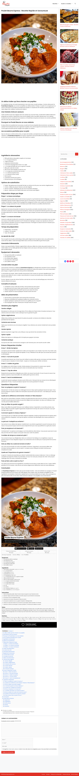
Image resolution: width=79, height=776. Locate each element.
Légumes (62, 201)
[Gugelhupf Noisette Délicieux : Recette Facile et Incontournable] (69, 78)
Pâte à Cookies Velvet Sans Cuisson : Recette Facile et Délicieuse (67, 66)
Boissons (62, 166)
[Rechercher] (76, 154)
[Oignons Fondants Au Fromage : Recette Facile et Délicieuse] (69, 36)
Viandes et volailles (7, 710)
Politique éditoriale (66, 774)
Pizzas (61, 211)
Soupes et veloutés (65, 229)
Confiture (62, 177)
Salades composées (65, 222)
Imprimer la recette (21, 548)
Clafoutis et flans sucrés (66, 175)
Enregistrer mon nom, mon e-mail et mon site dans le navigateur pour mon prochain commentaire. (30, 749)
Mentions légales (74, 774)
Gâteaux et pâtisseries (66, 190)
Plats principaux (64, 214)
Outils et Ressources (65, 205)
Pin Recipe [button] (31, 548)
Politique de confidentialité (56, 774)
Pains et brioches (64, 207)
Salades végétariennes (66, 224)
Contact (43, 774)
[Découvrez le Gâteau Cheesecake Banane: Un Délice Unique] (69, 98)
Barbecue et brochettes (66, 164)
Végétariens (63, 233)
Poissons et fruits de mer (66, 216)
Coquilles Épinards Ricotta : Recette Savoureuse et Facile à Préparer (18, 711)
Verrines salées (64, 235)
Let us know (28, 625)
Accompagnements (65, 162)
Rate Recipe (40, 548)
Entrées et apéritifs (65, 186)
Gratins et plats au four (66, 194)
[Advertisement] (29, 92)
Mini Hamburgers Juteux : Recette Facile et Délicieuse (69, 25)
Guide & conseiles (66, 3)
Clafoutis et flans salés (66, 173)
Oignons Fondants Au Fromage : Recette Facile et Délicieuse (68, 45)
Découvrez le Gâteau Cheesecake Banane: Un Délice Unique (68, 108)
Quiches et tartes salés (66, 218)
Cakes (62, 171)
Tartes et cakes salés (66, 231)
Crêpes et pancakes (65, 181)
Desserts (62, 184)
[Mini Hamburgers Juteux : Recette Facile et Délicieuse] (69, 16)
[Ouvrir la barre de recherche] (75, 3)
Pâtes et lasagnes (65, 209)
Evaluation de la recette (7, 721)
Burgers (62, 168)
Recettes (55, 3)
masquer (11, 631)
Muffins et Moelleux (65, 203)
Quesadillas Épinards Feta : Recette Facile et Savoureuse (16, 713)
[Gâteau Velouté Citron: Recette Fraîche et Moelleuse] (69, 119)
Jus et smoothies (64, 199)
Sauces (62, 227)
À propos (48, 774)
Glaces (62, 192)
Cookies (62, 179)
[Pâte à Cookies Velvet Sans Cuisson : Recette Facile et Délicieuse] (69, 56)
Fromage (62, 188)
